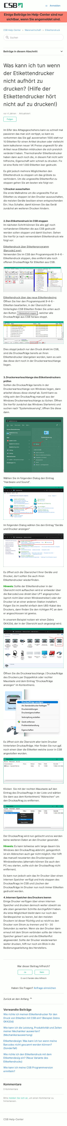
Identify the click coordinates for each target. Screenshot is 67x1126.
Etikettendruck (52, 30)
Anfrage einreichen (45, 988)
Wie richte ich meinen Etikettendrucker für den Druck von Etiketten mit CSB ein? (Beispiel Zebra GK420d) (31, 1018)
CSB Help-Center (12, 30)
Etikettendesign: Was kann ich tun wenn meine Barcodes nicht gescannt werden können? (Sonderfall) (30, 1044)
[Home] (13, 7)
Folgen (10, 119)
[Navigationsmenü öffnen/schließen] (46, 5)
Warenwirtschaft (33, 30)
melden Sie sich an (18, 1098)
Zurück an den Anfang (16, 998)
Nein (42, 972)
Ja (25, 972)
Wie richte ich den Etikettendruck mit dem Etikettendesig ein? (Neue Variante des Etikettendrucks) (27, 1058)
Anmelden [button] (55, 5)
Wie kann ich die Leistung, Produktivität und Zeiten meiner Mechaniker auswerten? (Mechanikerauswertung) (32, 1031)
